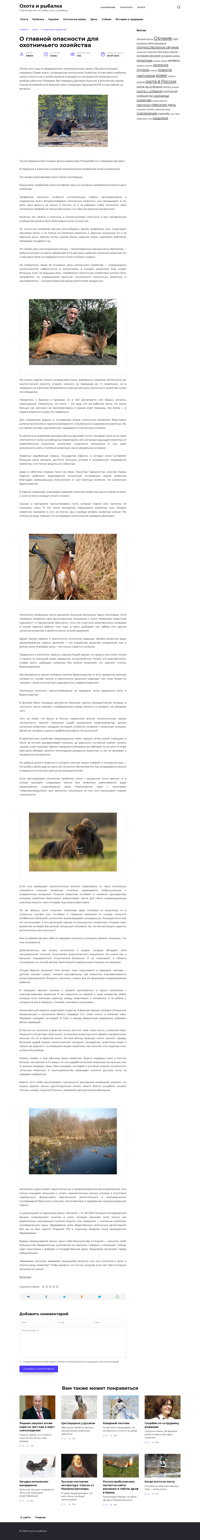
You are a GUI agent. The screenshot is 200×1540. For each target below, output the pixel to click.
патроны (144, 105)
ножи (161, 75)
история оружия (148, 55)
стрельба (163, 113)
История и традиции (129, 19)
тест (177, 113)
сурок (172, 114)
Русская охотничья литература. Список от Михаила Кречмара (77, 1485)
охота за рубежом (150, 86)
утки (150, 118)
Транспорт (126, 7)
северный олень (162, 109)
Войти (141, 7)
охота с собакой (150, 91)
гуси (159, 51)
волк (151, 43)
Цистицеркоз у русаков (78, 1423)
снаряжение (147, 113)
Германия (141, 39)
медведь (174, 60)
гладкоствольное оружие (158, 47)
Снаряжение (107, 7)
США (175, 38)
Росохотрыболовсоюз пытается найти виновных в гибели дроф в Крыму (120, 1487)
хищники (160, 118)
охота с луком (171, 87)
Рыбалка (38, 19)
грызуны (151, 52)
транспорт (142, 118)
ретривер (150, 109)
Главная (40, 1517)
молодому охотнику (144, 65)
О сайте (25, 1517)
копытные (144, 60)
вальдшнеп (142, 43)
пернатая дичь (163, 105)
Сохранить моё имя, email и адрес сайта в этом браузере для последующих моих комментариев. (71, 1362)
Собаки (106, 19)
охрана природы (159, 101)
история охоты (170, 55)
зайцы (166, 52)
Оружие (53, 19)
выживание (160, 43)
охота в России (160, 81)
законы (174, 51)
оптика (141, 82)
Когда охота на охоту (160, 1481)
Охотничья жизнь (74, 19)
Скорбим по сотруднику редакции (162, 1425)
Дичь (93, 19)
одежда (171, 76)
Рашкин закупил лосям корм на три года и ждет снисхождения (37, 1427)
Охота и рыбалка (40, 6)
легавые (157, 61)
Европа (150, 39)
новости (153, 70)
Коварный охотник (116, 1423)
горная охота (142, 52)
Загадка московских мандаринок (33, 1483)
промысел (141, 109)
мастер (164, 61)
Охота (24, 19)
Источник (25, 1277)
